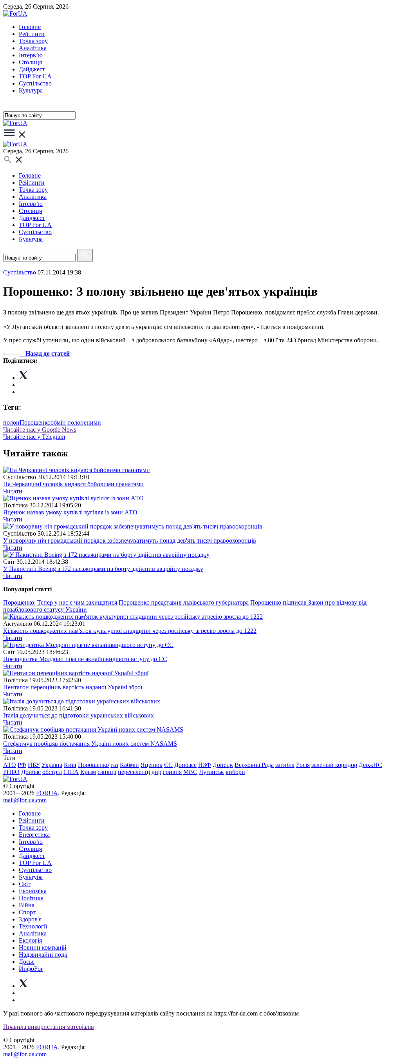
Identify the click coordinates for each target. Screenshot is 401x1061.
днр (156, 771)
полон (11, 422)
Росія (303, 764)
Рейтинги (32, 34)
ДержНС (370, 764)
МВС (190, 771)
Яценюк (152, 764)
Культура (31, 90)
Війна (26, 905)
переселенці (134, 771)
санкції (107, 771)
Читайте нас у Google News (39, 429)
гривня (172, 771)
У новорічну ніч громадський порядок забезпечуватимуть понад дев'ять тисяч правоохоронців (129, 540)
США (71, 771)
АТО (9, 764)
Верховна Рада (254, 764)
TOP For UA (35, 76)
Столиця (30, 62)
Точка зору (33, 41)
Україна (52, 764)
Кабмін (129, 764)
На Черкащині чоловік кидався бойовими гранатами (73, 484)
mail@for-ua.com (25, 800)
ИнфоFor (31, 968)
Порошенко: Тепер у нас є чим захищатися (60, 602)
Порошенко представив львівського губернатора (184, 602)
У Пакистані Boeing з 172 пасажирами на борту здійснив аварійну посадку (103, 568)
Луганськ (211, 771)
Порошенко (35, 422)
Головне (30, 27)
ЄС (168, 764)
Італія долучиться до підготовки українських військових (78, 715)
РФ (22, 764)
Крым (88, 771)
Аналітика (33, 48)
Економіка (33, 891)
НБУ (34, 764)
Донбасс (185, 764)
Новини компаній (43, 947)
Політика (31, 898)
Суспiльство (35, 83)
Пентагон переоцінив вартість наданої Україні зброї (72, 687)
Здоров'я (30, 919)
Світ (25, 884)
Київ (70, 764)
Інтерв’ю (31, 55)
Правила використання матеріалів (48, 1026)
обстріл (52, 771)
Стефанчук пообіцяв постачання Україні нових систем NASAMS (90, 743)
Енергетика (34, 834)
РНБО (11, 771)
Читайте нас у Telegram (34, 436)
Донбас (31, 771)
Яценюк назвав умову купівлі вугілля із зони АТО (70, 512)
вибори (235, 771)
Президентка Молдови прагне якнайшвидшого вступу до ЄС (85, 659)
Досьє (26, 961)
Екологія (30, 940)
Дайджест (32, 69)
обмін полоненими (76, 422)
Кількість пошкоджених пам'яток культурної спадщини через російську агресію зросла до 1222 (129, 630)
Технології (33, 926)
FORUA (47, 793)
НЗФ (204, 764)
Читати (12, 491)
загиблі (284, 764)
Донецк (223, 764)
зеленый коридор (334, 764)
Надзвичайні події (43, 954)
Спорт (27, 912)
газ (114, 764)
